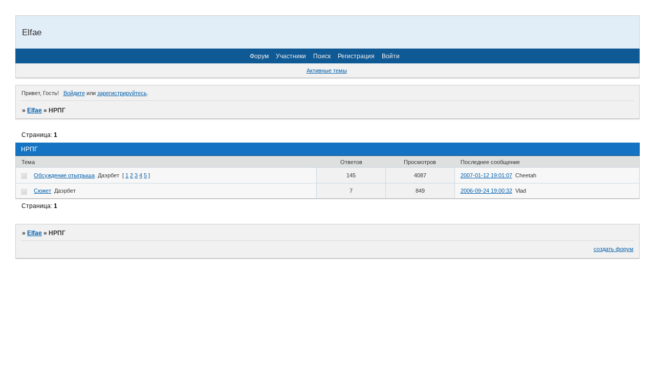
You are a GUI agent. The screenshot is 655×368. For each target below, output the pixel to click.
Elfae (34, 110)
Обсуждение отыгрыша (64, 175)
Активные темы (327, 70)
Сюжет (42, 191)
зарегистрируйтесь (122, 93)
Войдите (74, 93)
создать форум (614, 249)
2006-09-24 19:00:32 (486, 191)
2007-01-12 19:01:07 (486, 175)
